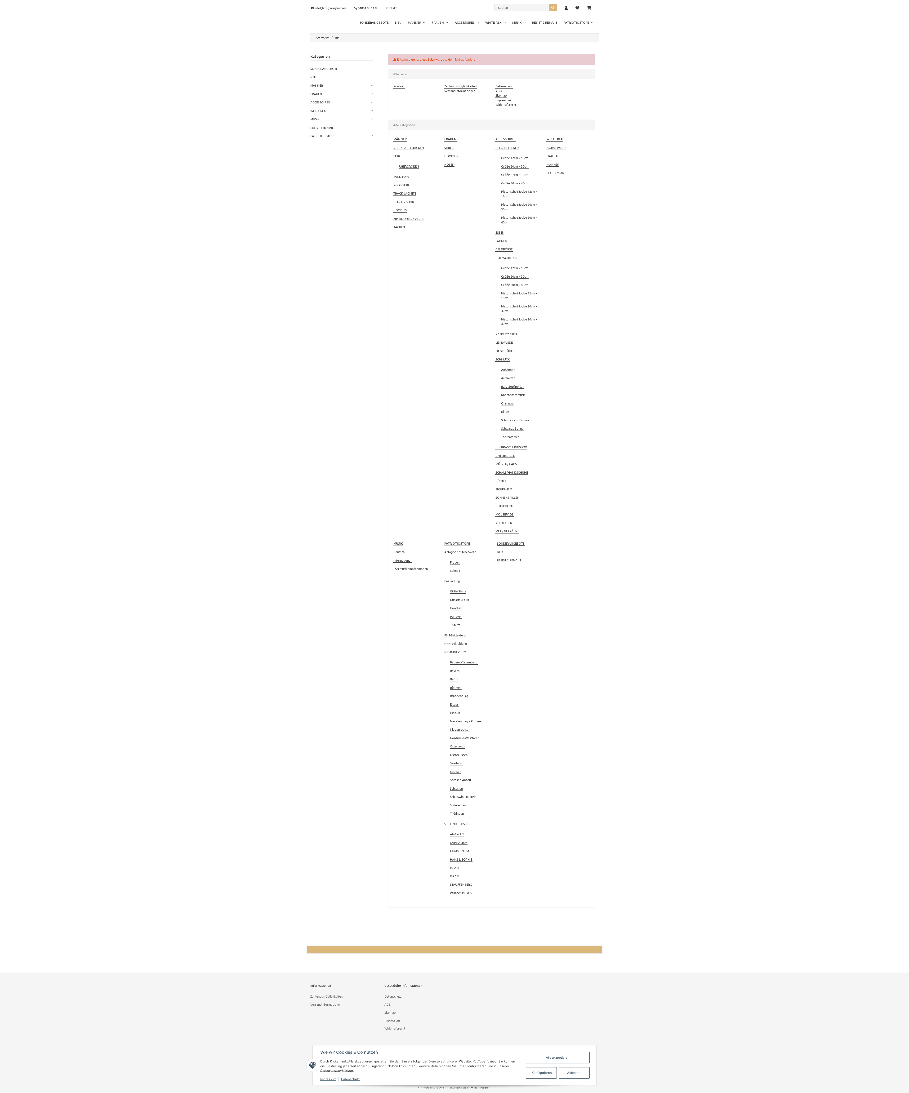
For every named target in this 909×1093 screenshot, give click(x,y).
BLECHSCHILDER (507, 148)
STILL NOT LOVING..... (459, 824)
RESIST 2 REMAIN (509, 560)
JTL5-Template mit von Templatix (469, 1087)
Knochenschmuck (513, 395)
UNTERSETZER (505, 455)
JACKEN (399, 227)
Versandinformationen (459, 91)
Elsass (454, 704)
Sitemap (501, 95)
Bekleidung (452, 581)
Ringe (505, 411)
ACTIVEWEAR (556, 148)
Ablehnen (574, 1073)
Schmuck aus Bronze (515, 420)
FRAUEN (552, 156)
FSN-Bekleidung (455, 635)
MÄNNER (553, 164)
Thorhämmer (510, 437)
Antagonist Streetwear (460, 552)
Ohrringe (507, 403)
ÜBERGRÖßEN (409, 166)
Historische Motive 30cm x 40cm (519, 219)
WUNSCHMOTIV (461, 893)
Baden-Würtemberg (463, 662)
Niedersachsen (460, 729)
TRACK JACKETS (404, 193)
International (402, 560)
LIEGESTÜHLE (504, 351)
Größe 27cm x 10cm (514, 175)
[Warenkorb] (591, 8)
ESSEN (499, 232)
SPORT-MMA (555, 173)
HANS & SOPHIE (461, 859)
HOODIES (400, 210)
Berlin (454, 679)
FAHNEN (501, 241)
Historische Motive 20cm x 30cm (519, 206)
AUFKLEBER (503, 523)
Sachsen (455, 771)
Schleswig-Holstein (463, 797)
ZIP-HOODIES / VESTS (408, 219)
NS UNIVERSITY (455, 652)
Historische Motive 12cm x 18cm (519, 193)
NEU (500, 552)
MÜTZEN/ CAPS (506, 464)
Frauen (454, 562)
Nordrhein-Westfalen (464, 738)
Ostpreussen (459, 755)
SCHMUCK (502, 359)
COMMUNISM (459, 851)
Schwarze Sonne (512, 428)
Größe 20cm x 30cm (514, 166)
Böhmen (455, 687)
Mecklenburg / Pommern (467, 721)
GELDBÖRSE (503, 249)
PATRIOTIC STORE (322, 136)
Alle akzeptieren (558, 1057)
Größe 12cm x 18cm (514, 158)
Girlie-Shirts (458, 591)
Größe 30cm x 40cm (514, 183)
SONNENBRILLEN (507, 497)
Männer (455, 571)
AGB (498, 91)
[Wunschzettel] (577, 8)
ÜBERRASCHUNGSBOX (511, 447)
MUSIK (315, 119)
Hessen (455, 713)
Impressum (503, 100)
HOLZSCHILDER (506, 258)
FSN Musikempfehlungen (410, 569)
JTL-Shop (439, 1087)
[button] (566, 8)
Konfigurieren (542, 1073)
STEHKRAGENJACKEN (408, 148)
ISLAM (454, 868)
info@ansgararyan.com (331, 8)
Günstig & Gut (459, 600)
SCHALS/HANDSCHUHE (511, 472)
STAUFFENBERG (461, 884)
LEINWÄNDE (504, 342)
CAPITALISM (458, 842)
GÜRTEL (501, 481)
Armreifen (508, 378)
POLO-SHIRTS (402, 185)
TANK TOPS (401, 176)
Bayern (454, 671)
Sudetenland (459, 805)
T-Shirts (455, 625)
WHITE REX (318, 111)
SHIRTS (398, 156)
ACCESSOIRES (320, 102)
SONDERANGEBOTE (510, 543)
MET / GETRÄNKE (507, 531)
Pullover (456, 616)
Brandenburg (459, 696)
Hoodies (456, 608)
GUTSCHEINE (504, 506)
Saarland (456, 763)
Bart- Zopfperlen (512, 386)
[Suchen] (553, 7)
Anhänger (508, 370)
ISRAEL (455, 876)
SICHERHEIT (503, 489)
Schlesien (456, 788)
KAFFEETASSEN (506, 334)
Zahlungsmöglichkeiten (460, 86)
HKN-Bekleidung (455, 643)
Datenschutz (503, 86)
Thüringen (457, 813)
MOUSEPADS (504, 514)
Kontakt (391, 8)
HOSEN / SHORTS (405, 202)
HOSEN (449, 164)
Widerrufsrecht (505, 104)
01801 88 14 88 (367, 8)
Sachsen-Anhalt (460, 780)
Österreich (457, 746)
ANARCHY (457, 834)
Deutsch (399, 552)
